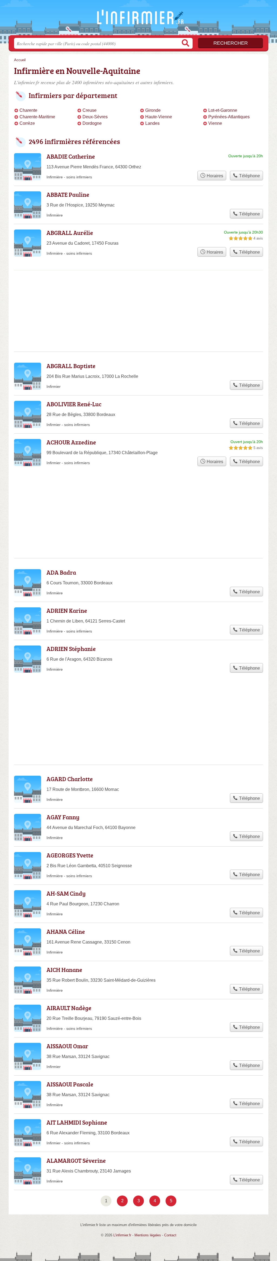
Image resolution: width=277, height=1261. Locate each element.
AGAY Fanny (63, 817)
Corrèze (27, 123)
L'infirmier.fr (138, 19)
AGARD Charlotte (70, 779)
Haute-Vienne (158, 116)
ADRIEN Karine (67, 610)
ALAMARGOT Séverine (76, 1160)
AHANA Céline (66, 931)
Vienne (215, 123)
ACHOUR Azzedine (71, 442)
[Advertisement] (138, 292)
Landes (152, 123)
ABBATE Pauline (68, 194)
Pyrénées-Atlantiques (229, 116)
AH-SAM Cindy (66, 893)
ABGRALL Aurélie (70, 232)
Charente (28, 110)
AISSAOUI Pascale (70, 1084)
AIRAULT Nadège (69, 1008)
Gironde (153, 110)
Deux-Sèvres (95, 116)
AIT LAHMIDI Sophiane (77, 1122)
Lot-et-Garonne (222, 110)
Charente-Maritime (37, 116)
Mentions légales (147, 1235)
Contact (170, 1235)
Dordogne (92, 123)
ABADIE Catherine (71, 156)
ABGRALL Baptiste (71, 366)
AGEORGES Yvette (70, 855)
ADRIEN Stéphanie (71, 648)
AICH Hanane (64, 969)
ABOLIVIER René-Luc (74, 404)
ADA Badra (61, 572)
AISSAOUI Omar (67, 1046)
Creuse (90, 110)
